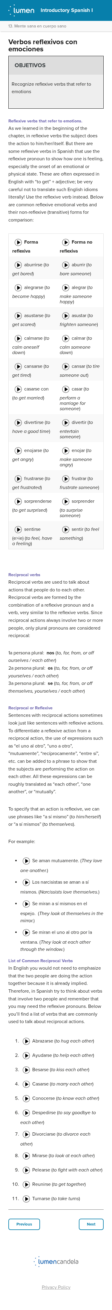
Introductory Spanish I (67, 10)
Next (91, 1224)
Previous (24, 1224)
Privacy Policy (56, 1287)
